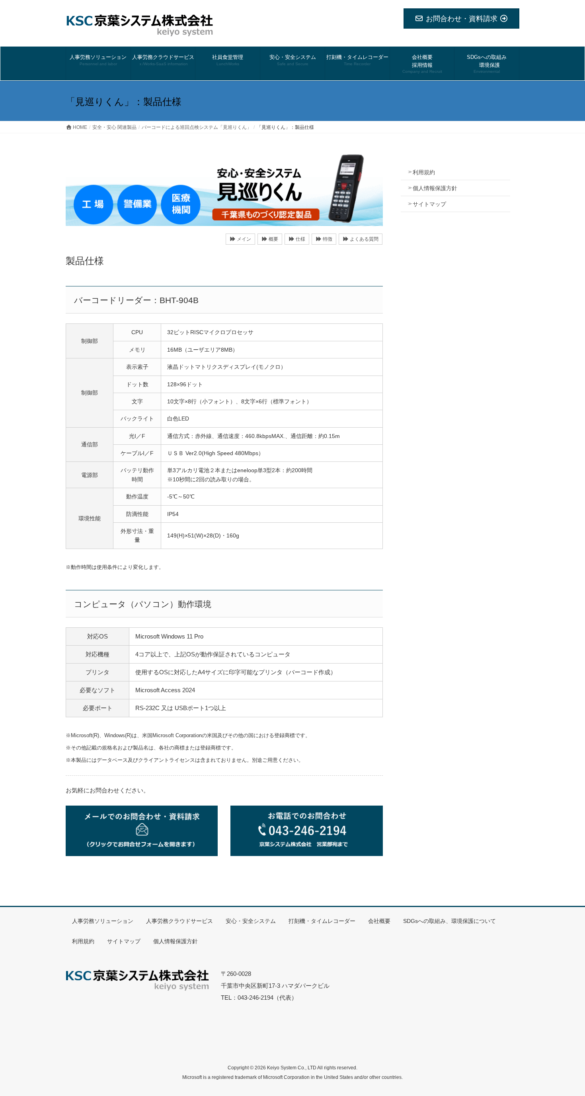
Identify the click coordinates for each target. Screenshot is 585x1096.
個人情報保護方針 (435, 188)
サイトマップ (429, 204)
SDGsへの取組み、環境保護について (449, 921)
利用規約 (424, 172)
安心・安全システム (251, 921)
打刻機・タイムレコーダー (322, 921)
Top (566, 1077)
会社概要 (379, 921)
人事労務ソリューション (102, 921)
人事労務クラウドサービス (179, 921)
